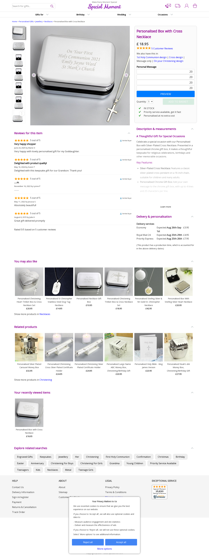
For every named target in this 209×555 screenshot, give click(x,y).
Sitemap (63, 492)
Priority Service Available (163, 463)
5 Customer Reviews (162, 48)
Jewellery (39, 21)
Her (77, 456)
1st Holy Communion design (152, 57)
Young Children (135, 463)
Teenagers (23, 469)
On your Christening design (168, 61)
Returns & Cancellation (24, 507)
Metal (68, 469)
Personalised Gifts (26, 21)
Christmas (163, 456)
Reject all (88, 542)
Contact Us (18, 487)
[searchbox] (34, 6)
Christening (46, 379)
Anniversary (37, 463)
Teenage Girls (85, 469)
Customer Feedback (69, 497)
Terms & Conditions (115, 492)
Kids (38, 469)
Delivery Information (23, 492)
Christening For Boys (62, 463)
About (62, 487)
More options (104, 548)
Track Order (18, 512)
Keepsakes (45, 456)
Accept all (121, 542)
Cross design (176, 57)
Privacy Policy (112, 487)
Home (14, 21)
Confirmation (144, 456)
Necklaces (48, 21)
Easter (20, 463)
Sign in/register (20, 497)
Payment (16, 502)
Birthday (180, 456)
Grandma (114, 463)
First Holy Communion (118, 456)
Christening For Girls (91, 463)
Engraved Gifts (25, 456)
